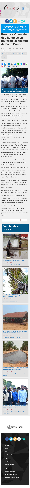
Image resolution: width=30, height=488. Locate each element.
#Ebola (6, 458)
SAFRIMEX (5, 375)
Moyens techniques (10, 471)
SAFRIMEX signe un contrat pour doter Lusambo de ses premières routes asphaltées (15, 368)
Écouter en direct (9, 455)
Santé (4, 301)
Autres (6, 461)
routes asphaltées (22, 373)
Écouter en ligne (9, 464)
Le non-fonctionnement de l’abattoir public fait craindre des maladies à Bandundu (15, 332)
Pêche (12, 264)
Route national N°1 (7, 413)
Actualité (18, 54)
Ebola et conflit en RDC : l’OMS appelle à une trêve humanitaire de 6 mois (14, 295)
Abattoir (13, 337)
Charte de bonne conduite (12, 477)
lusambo (13, 373)
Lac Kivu (16, 264)
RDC (16, 301)
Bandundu (17, 337)
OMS (14, 301)
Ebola (11, 301)
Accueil (6, 442)
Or (13, 54)
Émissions (7, 448)
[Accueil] (14, 7)
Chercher (24, 220)
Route (16, 373)
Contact (7, 481)
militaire (9, 54)
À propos (7, 468)
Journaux (7, 451)
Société (24, 54)
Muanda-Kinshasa (21, 411)
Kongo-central (14, 411)
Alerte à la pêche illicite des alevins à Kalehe (14, 260)
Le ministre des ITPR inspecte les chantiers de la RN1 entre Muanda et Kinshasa (15, 406)
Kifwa (3, 54)
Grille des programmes (11, 474)
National (4, 57)
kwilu (21, 337)
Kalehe (19, 264)
